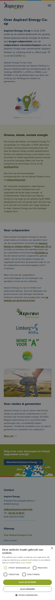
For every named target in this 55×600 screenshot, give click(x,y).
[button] (27, 595)
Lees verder (26, 562)
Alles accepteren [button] (27, 582)
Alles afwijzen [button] (27, 589)
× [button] (52, 548)
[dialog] (27, 300)
